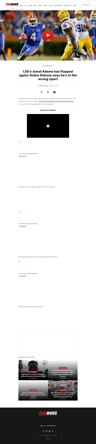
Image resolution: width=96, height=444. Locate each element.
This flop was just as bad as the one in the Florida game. (56, 101)
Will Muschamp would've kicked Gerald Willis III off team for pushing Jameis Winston (63, 395)
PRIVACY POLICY (48, 439)
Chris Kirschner (43, 86)
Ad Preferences (51, 425)
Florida (21, 9)
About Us (43, 425)
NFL (26, 5)
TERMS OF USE (48, 437)
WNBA (39, 5)
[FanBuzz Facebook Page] (82, 5)
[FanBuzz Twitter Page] (89, 5)
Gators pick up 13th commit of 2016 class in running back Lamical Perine (33, 395)
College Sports (57, 5)
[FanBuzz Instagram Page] (84, 5)
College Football (10, 9)
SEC (17, 9)
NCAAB (30, 5)
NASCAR (45, 5)
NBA (35, 5)
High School (67, 5)
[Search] (89, 2)
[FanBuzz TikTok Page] (87, 5)
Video (74, 5)
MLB (50, 5)
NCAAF (21, 5)
